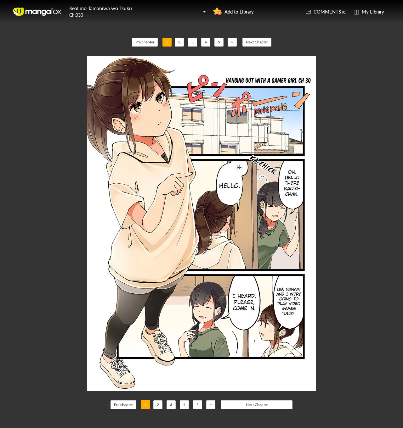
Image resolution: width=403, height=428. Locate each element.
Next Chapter (257, 42)
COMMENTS (330, 11)
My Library (373, 11)
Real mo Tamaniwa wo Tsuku (100, 8)
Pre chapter (144, 42)
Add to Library (239, 11)
